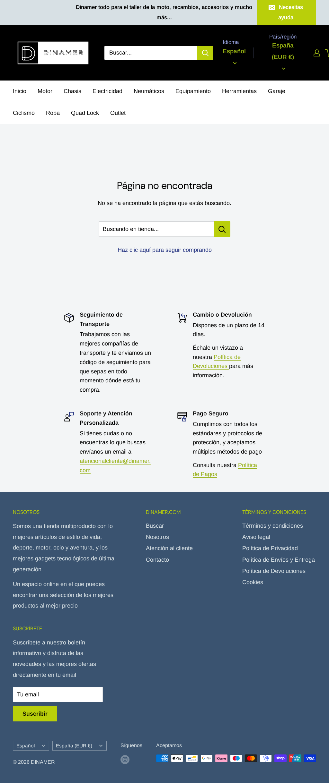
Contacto (157, 560)
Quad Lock (85, 113)
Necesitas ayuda (290, 12)
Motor (45, 91)
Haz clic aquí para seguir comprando (165, 250)
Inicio (19, 91)
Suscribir (35, 714)
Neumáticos (149, 91)
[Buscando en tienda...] (222, 229)
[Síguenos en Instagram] (124, 759)
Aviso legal (256, 537)
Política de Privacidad (270, 548)
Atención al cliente (169, 548)
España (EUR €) (74, 745)
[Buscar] (205, 53)
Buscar (155, 526)
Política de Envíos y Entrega (278, 560)
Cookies (252, 582)
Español (25, 745)
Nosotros (157, 537)
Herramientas (239, 91)
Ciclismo (24, 113)
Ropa (53, 113)
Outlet (118, 113)
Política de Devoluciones (274, 571)
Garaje (276, 91)
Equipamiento (193, 91)
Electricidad (107, 91)
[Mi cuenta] (317, 52)
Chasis (72, 91)
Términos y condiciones (272, 526)
